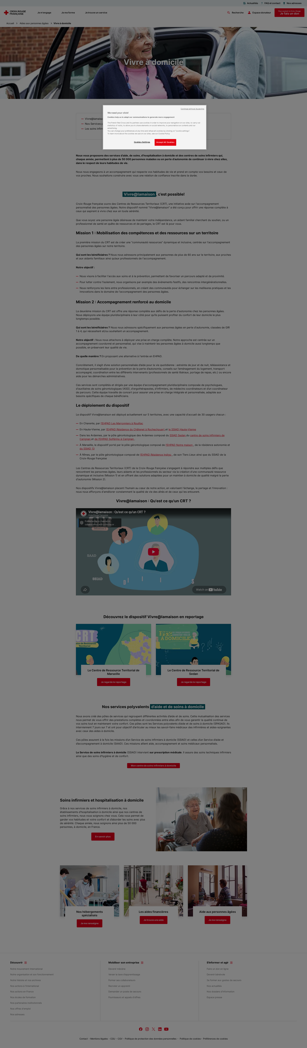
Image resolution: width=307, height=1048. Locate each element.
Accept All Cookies (165, 142)
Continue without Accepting (192, 109)
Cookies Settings (142, 142)
